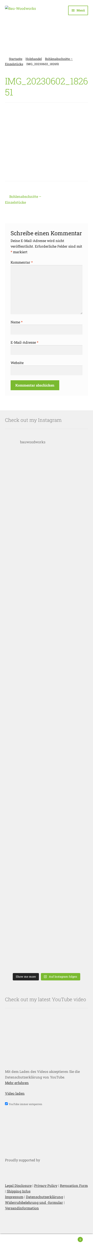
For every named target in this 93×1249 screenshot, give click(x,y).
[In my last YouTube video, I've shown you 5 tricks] (46, 480)
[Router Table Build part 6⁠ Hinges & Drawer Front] (46, 538)
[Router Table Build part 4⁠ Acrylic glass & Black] (46, 653)
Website (17, 362)
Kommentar (22, 262)
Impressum (14, 1196)
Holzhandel (34, 59)
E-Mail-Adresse (24, 342)
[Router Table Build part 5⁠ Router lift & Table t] (46, 595)
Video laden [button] (15, 1093)
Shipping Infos (18, 1191)
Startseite (15, 59)
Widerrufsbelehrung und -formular (34, 1202)
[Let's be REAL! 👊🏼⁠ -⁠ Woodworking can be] (46, 884)
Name (16, 322)
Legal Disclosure (18, 1185)
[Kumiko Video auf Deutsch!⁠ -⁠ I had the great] (46, 941)
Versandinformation (22, 1208)
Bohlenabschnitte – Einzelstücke (23, 199)
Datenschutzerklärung (44, 1196)
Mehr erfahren (17, 1082)
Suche (46, 1241)
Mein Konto (15, 1241)
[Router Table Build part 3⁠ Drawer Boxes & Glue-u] (46, 711)
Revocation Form (74, 1185)
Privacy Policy (45, 1185)
